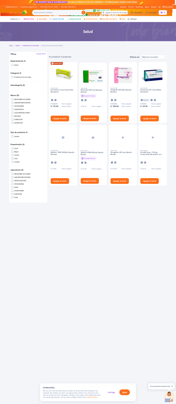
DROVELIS (17, 116)
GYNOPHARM (19, 191)
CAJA (16, 148)
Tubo (16, 158)
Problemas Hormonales (22, 77)
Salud (16, 65)
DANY (16, 187)
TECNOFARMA (19, 106)
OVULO (16, 155)
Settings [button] (111, 392)
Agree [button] (124, 392)
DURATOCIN (18, 119)
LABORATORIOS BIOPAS (22, 103)
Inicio (11, 46)
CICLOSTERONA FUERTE (22, 113)
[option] (28, 65)
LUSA (16, 197)
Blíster (16, 152)
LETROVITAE (18, 194)
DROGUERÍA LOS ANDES (22, 99)
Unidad (17, 162)
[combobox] (154, 57)
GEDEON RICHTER (20, 180)
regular (17, 136)
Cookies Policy (91, 397)
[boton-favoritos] (73, 118)
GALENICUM (18, 123)
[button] (28, 61)
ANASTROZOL (19, 109)
